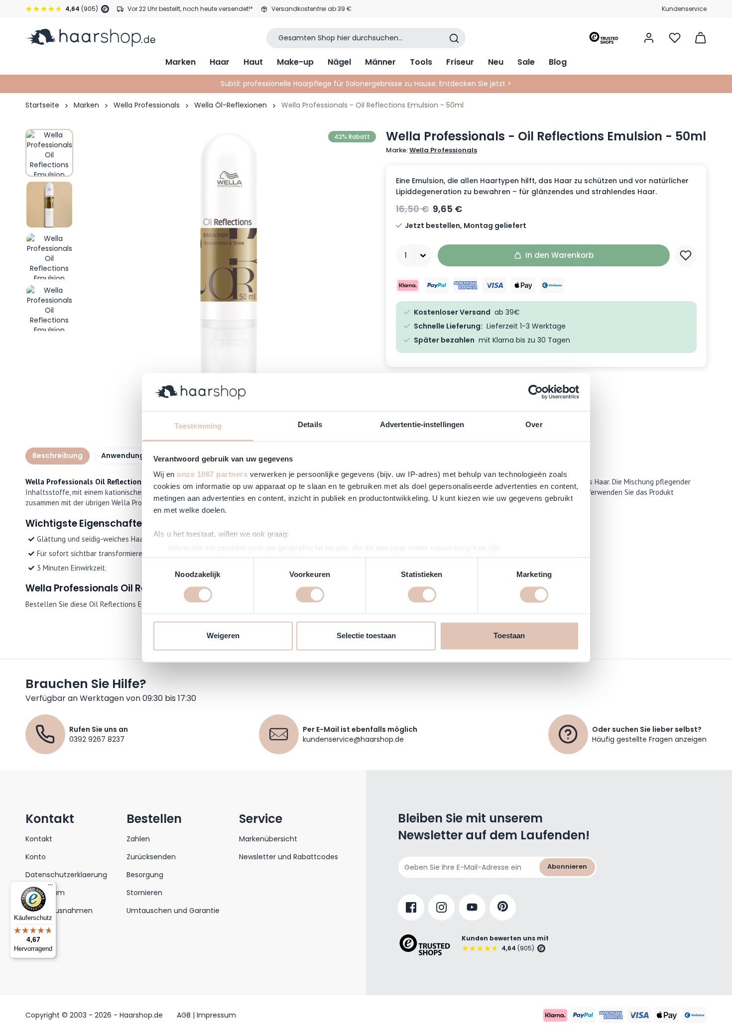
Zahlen (138, 839)
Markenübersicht (268, 839)
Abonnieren (567, 866)
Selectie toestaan (366, 636)
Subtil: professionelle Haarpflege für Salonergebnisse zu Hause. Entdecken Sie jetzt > (366, 84)
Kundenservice (684, 8)
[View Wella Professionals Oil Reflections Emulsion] (49, 153)
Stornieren (144, 893)
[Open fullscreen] (228, 276)
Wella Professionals (147, 105)
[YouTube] (472, 907)
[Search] (454, 38)
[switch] (310, 594)
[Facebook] (411, 907)
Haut (253, 62)
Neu (495, 62)
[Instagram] (441, 907)
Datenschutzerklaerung (66, 875)
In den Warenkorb (559, 255)
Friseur (460, 62)
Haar (220, 62)
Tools (421, 62)
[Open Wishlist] (675, 38)
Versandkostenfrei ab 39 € (311, 8)
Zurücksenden (151, 857)
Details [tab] (310, 425)
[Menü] (50, 887)
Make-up (295, 62)
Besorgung (144, 875)
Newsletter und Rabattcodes (288, 857)
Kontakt (38, 839)
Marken (180, 62)
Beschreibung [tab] (57, 455)
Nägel (339, 62)
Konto (35, 857)
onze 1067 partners (212, 474)
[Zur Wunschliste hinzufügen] (686, 255)
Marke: (431, 150)
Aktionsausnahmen (59, 911)
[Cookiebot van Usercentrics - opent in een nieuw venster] (535, 391)
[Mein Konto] (649, 38)
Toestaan (509, 636)
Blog (558, 62)
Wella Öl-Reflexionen (230, 105)
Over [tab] (533, 425)
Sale (526, 62)
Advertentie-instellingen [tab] (422, 425)
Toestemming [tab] (198, 426)
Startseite (42, 105)
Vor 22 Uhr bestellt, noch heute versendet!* (190, 8)
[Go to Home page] (90, 38)
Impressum (45, 893)
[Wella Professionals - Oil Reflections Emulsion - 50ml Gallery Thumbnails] (49, 230)
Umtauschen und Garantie (173, 911)
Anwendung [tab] (122, 455)
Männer (380, 62)
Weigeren (223, 636)
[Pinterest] (502, 907)
